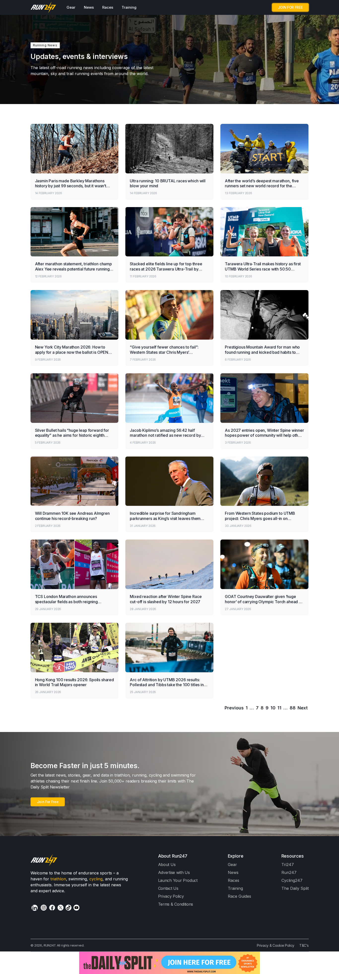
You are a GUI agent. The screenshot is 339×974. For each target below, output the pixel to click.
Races (107, 7)
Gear (71, 7)
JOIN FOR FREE (290, 7)
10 (273, 707)
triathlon (58, 878)
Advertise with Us (174, 872)
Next (303, 707)
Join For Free (48, 802)
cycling (95, 878)
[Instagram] (44, 908)
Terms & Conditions (175, 904)
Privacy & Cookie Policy (275, 945)
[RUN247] (44, 7)
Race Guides (239, 896)
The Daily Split (295, 888)
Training (129, 7)
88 (293, 707)
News (89, 7)
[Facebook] (52, 907)
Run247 (289, 872)
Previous (234, 707)
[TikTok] (68, 908)
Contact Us (168, 888)
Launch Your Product (178, 880)
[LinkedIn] (35, 908)
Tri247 (287, 864)
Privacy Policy (171, 896)
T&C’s (303, 945)
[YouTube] (76, 908)
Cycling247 (292, 880)
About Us (167, 864)
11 (279, 707)
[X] (61, 908)
